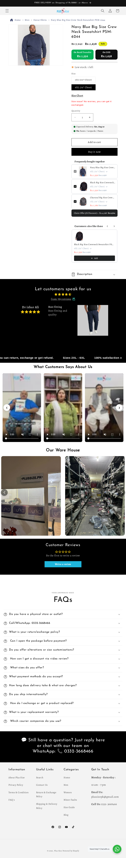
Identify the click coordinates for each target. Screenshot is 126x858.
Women (68, 792)
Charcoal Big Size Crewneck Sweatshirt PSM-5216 (102, 197)
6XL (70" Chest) (83, 87)
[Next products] (114, 226)
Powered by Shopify (71, 851)
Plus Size (58, 851)
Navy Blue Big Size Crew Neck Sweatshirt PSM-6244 (78, 19)
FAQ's (11, 799)
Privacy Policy (15, 784)
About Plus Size (16, 777)
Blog (66, 814)
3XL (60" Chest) (85, 80)
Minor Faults (70, 799)
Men (27, 19)
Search (39, 777)
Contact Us (42, 784)
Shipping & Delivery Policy (46, 806)
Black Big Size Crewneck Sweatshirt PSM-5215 (102, 182)
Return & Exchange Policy (46, 794)
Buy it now (94, 152)
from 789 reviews (61, 299)
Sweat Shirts (40, 19)
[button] (7, 10)
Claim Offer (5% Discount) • (94, 213)
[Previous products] (107, 226)
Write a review (63, 564)
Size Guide (69, 807)
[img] (63, 294)
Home (18, 19)
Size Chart (77, 95)
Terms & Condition (18, 792)
